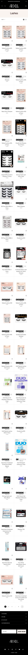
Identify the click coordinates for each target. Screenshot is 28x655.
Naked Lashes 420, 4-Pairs (21, 49)
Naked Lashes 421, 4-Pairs (7, 49)
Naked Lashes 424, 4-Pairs (21, 80)
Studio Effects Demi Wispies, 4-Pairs (6, 175)
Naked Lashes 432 (7, 596)
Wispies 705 (21, 529)
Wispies (7, 80)
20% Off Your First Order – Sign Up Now (14, 1)
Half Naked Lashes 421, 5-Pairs (21, 367)
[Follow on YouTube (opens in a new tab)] (19, 649)
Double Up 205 (21, 431)
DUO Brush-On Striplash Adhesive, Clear (7, 399)
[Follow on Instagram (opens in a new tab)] (12, 649)
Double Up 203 (21, 238)
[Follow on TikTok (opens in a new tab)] (23, 649)
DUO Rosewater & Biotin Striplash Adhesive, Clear (21, 399)
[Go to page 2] (22, 606)
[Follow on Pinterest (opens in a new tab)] (15, 649)
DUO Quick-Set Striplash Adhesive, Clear (21, 498)
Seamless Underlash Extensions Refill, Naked (7, 464)
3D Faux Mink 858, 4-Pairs (7, 239)
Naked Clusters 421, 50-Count (7, 367)
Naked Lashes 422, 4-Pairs (7, 144)
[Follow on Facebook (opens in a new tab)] (5, 649)
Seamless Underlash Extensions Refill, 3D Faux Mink (21, 598)
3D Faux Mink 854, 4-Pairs (7, 207)
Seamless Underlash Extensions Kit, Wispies (7, 531)
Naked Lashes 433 (7, 303)
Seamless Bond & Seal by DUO (7, 563)
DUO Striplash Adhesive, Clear (21, 463)
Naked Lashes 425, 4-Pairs (7, 335)
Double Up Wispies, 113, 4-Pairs (21, 144)
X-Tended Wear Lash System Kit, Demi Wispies (21, 271)
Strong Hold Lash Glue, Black (7, 497)
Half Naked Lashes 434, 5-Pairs (7, 432)
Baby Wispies (21, 206)
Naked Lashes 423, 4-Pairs (21, 112)
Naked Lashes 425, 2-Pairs (21, 304)
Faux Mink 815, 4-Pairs (7, 270)
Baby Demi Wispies (7, 111)
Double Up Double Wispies (21, 335)
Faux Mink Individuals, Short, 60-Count (21, 564)
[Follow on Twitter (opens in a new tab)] (8, 649)
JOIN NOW (21, 631)
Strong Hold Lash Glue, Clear (21, 175)
